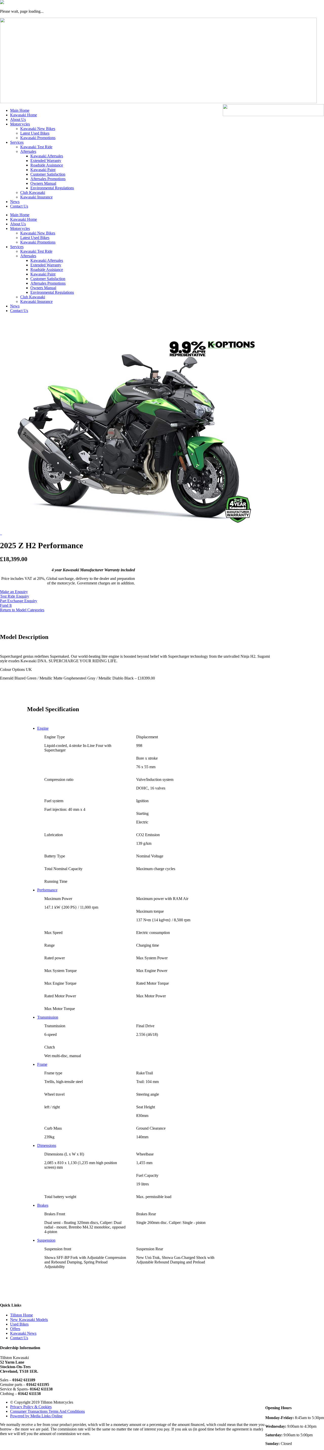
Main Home (19, 110)
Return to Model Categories (22, 610)
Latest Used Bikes (34, 133)
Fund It (6, 605)
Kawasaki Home (23, 115)
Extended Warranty (45, 160)
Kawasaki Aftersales (46, 156)
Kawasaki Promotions (37, 138)
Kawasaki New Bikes (37, 128)
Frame (42, 1064)
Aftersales (28, 151)
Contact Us (19, 206)
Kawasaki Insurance (36, 197)
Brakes (42, 1205)
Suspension (46, 1240)
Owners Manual (43, 183)
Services (17, 142)
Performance (47, 890)
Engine (43, 728)
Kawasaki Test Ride (36, 147)
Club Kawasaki (32, 192)
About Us (18, 119)
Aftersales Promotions (48, 179)
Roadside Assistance (46, 165)
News (14, 201)
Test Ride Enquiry (14, 596)
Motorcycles (20, 124)
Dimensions (46, 1145)
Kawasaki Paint (42, 170)
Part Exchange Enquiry (18, 601)
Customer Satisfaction (47, 174)
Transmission (47, 1017)
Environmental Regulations (52, 188)
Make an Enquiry (14, 592)
